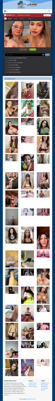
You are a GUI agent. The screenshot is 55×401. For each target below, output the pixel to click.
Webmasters (44, 386)
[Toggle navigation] (49, 11)
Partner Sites (44, 384)
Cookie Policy (32, 384)
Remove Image (33, 386)
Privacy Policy (32, 383)
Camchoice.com (31, 399)
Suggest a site (45, 383)
